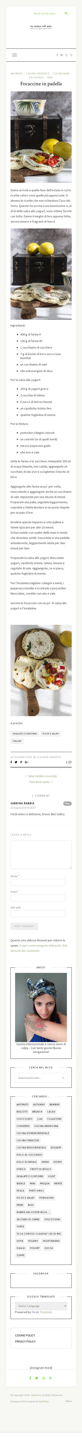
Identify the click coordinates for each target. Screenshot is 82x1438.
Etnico (21, 1169)
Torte (20, 1226)
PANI (50, 77)
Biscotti (22, 1111)
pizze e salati (51, 733)
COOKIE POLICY (25, 1335)
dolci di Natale (27, 1161)
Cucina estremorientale (33, 1133)
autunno (39, 1104)
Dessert (56, 1147)
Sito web (15, 907)
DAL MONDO (36, 77)
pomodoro (46, 1197)
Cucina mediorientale (31, 1147)
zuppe (21, 1255)
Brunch (37, 1111)
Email (14, 892)
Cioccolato (25, 1118)
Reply (67, 803)
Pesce (20, 1190)
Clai (40, 1118)
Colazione (54, 1118)
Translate (46, 1312)
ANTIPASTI (17, 73)
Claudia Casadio (49, 757)
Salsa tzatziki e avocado (42, 776)
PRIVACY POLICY (25, 1341)
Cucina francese (28, 1140)
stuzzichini (52, 1219)
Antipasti (23, 1104)
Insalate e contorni (25, 733)
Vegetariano (51, 1240)
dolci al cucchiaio (29, 1154)
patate (58, 1183)
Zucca (48, 1248)
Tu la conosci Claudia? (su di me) (39, 1233)
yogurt (17, 741)
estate (58, 1161)
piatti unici (36, 1190)
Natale (21, 1183)
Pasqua (45, 1183)
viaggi (21, 1248)
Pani (32, 1183)
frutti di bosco (40, 1169)
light (51, 1176)
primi (20, 1205)
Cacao (51, 1111)
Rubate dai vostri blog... (33, 1212)
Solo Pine (36, 1395)
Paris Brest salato (40, 782)
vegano (33, 1240)
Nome (14, 876)
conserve (23, 1126)
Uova (20, 1240)
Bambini (55, 1104)
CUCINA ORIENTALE (38, 73)
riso (31, 1205)
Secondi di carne (28, 1219)
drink (45, 1161)
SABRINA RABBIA (22, 803)
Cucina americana (46, 1126)
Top (67, 1401)
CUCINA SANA (61, 73)
